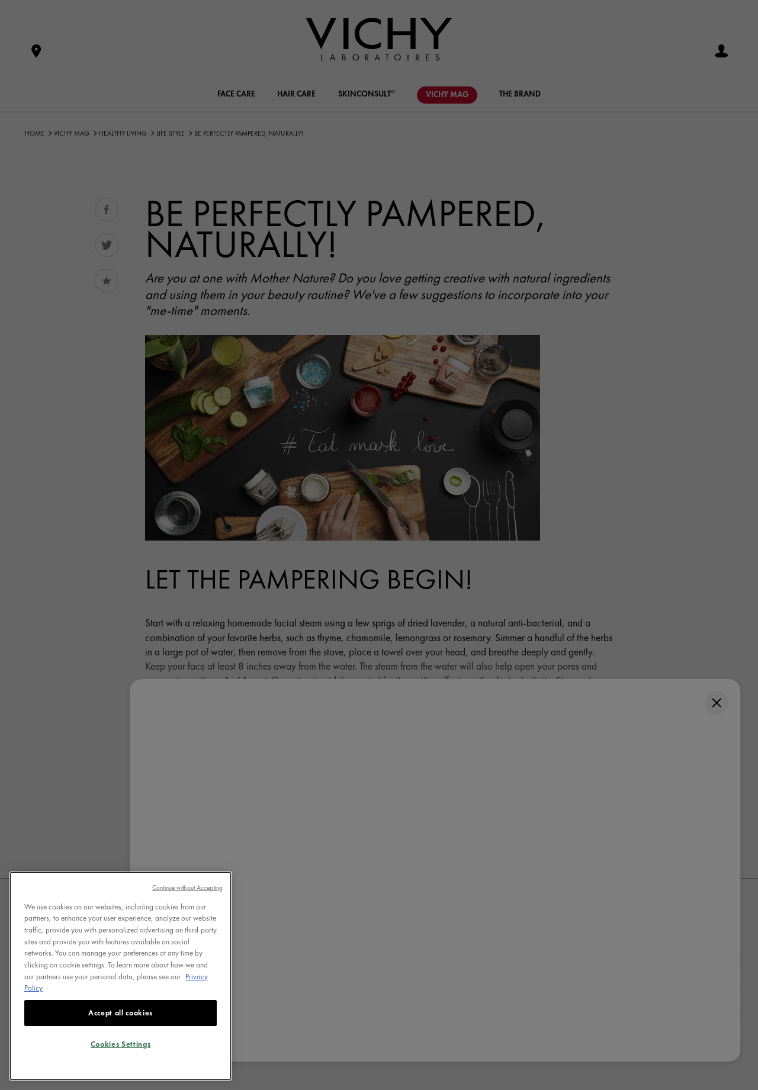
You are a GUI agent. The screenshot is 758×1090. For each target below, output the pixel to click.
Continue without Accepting (187, 887)
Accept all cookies (120, 1013)
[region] (120, 976)
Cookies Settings (121, 1044)
